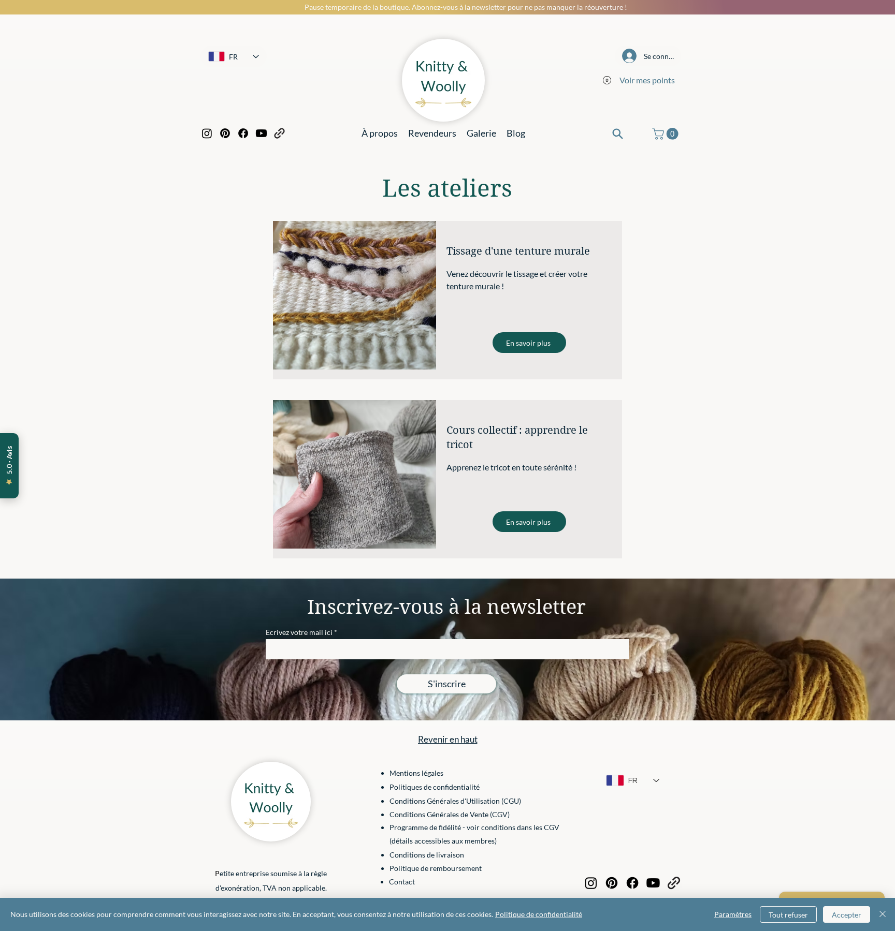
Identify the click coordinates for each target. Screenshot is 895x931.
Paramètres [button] (733, 914)
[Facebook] (243, 133)
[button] (666, 134)
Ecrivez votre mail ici (299, 632)
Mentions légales (416, 773)
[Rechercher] (617, 133)
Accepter (846, 914)
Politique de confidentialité (538, 914)
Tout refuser (788, 914)
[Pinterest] (225, 133)
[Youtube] (261, 133)
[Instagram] (206, 133)
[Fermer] (882, 914)
